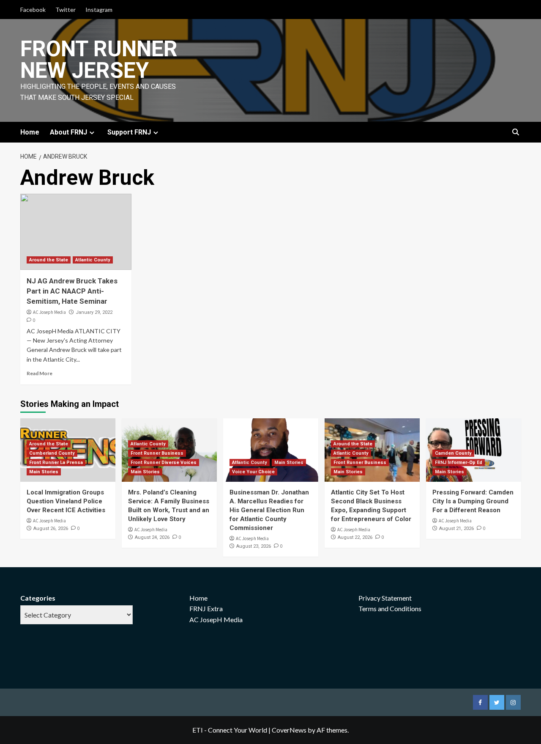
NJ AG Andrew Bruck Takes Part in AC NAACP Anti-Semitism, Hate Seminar (72, 291)
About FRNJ (68, 132)
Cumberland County (52, 453)
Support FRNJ (129, 132)
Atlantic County (92, 260)
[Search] (516, 132)
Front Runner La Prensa (56, 462)
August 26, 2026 (50, 528)
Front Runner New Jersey (99, 59)
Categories (37, 598)
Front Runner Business (157, 453)
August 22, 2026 (355, 537)
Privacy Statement (385, 598)
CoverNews (289, 730)
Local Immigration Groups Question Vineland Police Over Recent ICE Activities (66, 501)
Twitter (65, 9)
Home (29, 132)
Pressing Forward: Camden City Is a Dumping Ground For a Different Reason (473, 501)
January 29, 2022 (94, 312)
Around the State (48, 260)
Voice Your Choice (253, 472)
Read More (39, 373)
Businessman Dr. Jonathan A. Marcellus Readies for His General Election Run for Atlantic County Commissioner (269, 510)
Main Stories (43, 472)
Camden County (453, 453)
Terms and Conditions (389, 608)
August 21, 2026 (456, 528)
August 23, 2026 (253, 546)
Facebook (33, 9)
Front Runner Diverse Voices (164, 462)
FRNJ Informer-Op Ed (458, 462)
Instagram (98, 9)
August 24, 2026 (152, 537)
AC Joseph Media (49, 312)
